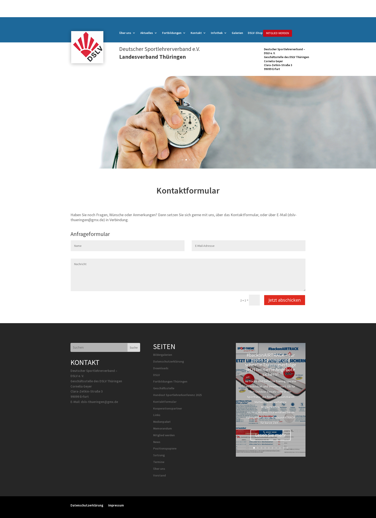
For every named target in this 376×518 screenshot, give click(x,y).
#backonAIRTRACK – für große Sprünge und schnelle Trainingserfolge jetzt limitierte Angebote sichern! (270, 364)
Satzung (159, 455)
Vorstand (159, 475)
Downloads (160, 368)
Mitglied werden (164, 435)
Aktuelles (146, 33)
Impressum (116, 505)
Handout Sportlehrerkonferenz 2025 (177, 395)
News (156, 442)
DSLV (156, 375)
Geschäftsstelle (163, 388)
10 (287, 448)
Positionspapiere (164, 448)
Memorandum (162, 428)
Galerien (237, 33)
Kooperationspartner (167, 408)
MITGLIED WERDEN (277, 33)
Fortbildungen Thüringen (170, 381)
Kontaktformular (164, 402)
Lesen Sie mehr (270, 435)
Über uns (125, 33)
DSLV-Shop (255, 33)
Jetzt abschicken (285, 300)
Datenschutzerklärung (168, 361)
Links (156, 415)
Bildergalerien (162, 355)
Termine (158, 462)
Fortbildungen (171, 33)
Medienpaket (162, 422)
